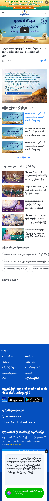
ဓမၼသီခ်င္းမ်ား (30, 362)
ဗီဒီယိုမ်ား (5, 362)
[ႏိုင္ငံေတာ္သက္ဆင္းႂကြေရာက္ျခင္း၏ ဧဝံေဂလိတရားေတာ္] (24, 13)
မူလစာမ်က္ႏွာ (7, 356)
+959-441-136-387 (14, 416)
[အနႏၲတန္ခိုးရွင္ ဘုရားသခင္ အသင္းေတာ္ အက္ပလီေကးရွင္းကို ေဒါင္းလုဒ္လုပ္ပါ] (4, 400)
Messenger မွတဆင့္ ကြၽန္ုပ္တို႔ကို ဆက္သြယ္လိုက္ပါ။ (27, 493)
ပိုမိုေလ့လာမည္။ (14, 445)
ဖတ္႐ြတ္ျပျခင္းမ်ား (9, 367)
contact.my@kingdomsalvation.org (20, 422)
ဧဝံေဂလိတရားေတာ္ (32, 367)
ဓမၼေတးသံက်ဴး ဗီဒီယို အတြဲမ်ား (15, 269)
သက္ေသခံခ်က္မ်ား (9, 373)
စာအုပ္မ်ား (29, 356)
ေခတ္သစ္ (28, 373)
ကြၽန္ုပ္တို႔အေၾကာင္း (32, 378)
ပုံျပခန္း (4, 378)
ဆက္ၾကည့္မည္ (23, 158)
